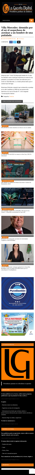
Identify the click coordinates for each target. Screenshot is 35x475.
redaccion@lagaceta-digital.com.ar (9, 424)
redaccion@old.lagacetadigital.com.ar (10, 398)
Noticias (11, 96)
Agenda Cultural (8, 181)
